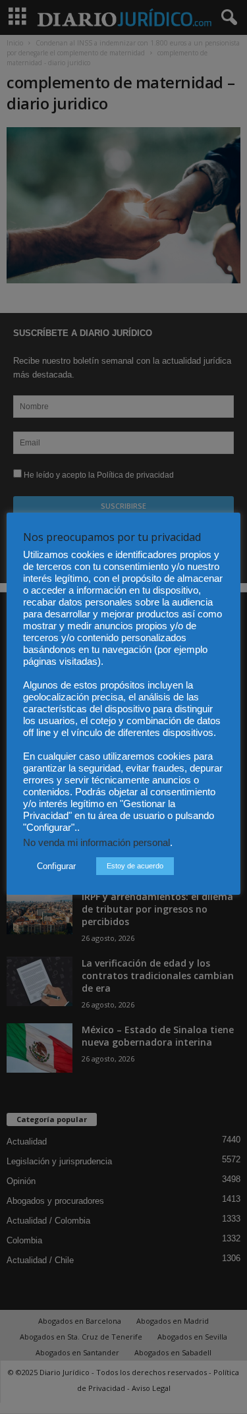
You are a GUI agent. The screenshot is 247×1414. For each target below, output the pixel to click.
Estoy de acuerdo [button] (135, 866)
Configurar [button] (56, 866)
